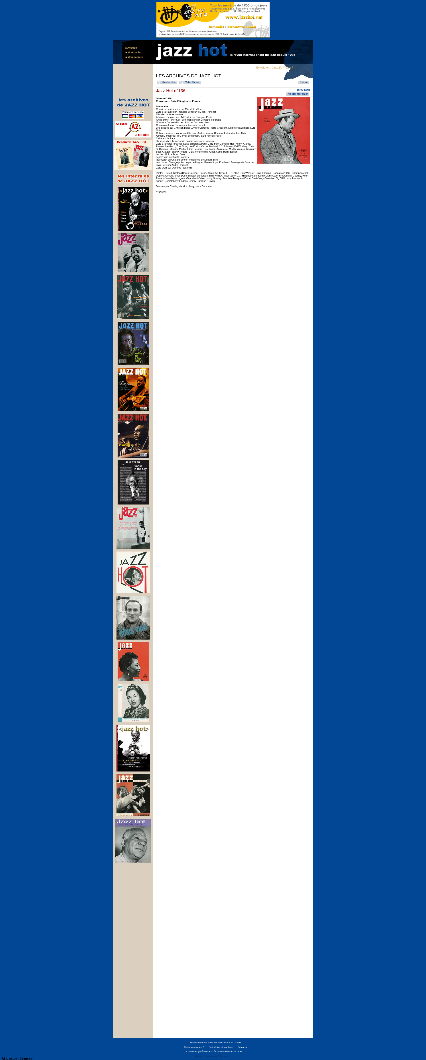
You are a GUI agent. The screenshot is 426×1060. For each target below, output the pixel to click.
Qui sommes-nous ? (194, 1047)
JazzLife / (278, 68)
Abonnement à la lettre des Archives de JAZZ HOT (215, 1042)
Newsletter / (263, 68)
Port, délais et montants (221, 1047)
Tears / (288, 68)
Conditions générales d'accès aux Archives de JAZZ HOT (215, 1051)
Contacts (242, 1047)
